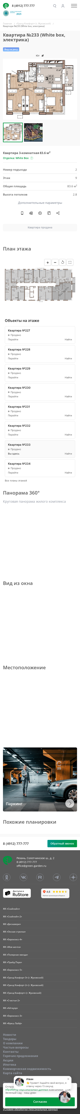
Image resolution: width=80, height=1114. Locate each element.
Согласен (40, 1102)
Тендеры (9, 1039)
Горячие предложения (20, 1056)
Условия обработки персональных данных (30, 1109)
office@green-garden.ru (31, 866)
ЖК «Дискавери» (12, 924)
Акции (8, 1060)
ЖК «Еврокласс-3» (12, 1015)
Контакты (11, 1052)
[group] (40, 89)
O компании (13, 1043)
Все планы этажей (16, 480)
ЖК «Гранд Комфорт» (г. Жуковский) (22, 992)
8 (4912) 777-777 (23, 6)
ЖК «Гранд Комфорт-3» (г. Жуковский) (23, 977)
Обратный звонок (62, 843)
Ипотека (9, 1065)
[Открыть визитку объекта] (22, 213)
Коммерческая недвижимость (27, 1069)
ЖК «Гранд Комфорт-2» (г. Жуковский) (23, 985)
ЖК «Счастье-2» (11, 1000)
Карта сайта (12, 1073)
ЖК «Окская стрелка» (14, 931)
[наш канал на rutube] (40, 877)
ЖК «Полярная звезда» (15, 954)
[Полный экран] (70, 262)
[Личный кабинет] (63, 6)
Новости (9, 1035)
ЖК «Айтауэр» (10, 1008)
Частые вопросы (16, 1047)
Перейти (13, 339)
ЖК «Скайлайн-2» (12, 916)
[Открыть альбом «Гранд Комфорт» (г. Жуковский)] (49, 213)
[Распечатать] (40, 213)
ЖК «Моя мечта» (12, 947)
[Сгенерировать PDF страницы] (31, 213)
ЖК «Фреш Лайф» (12, 1023)
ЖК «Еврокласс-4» (12, 939)
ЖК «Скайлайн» (11, 908)
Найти (68, 339)
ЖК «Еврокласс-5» (12, 969)
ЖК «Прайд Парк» (12, 962)
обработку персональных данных (26, 1089)
